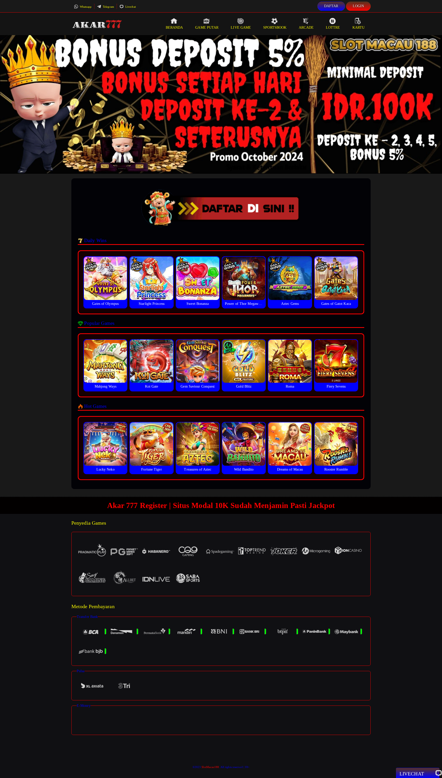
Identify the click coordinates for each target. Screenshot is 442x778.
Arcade (306, 27)
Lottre (333, 27)
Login (358, 6)
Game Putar (206, 27)
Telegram (108, 6)
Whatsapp (85, 6)
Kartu (358, 27)
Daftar (331, 6)
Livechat (130, 6)
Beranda (174, 27)
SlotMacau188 (210, 767)
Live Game (241, 27)
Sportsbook (274, 27)
